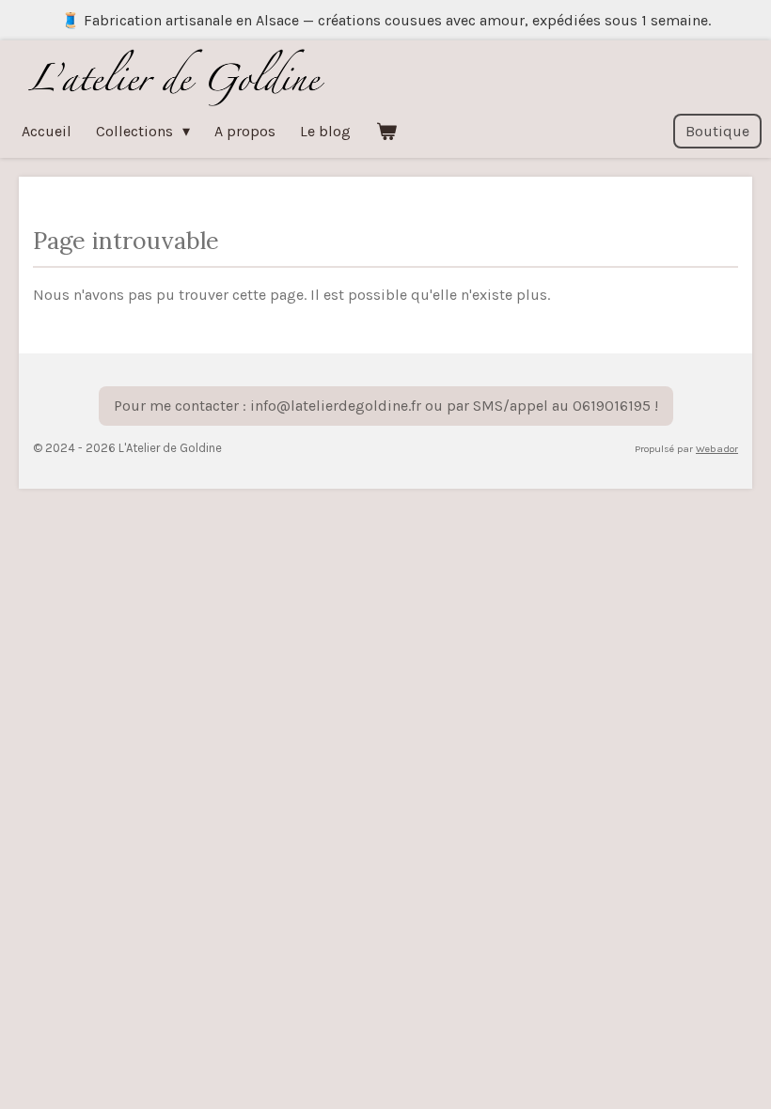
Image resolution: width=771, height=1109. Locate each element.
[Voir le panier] (385, 131)
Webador (717, 449)
